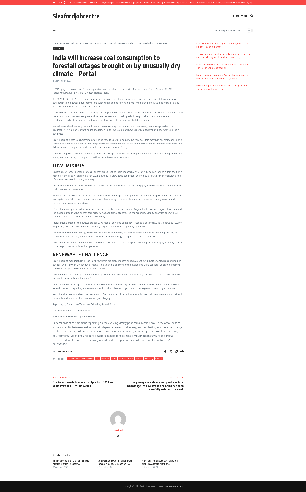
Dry (97, 358)
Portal (130, 358)
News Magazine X (175, 486)
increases (105, 358)
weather (158, 358)
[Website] (118, 436)
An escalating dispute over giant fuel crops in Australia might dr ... (160, 462)
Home (55, 43)
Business (64, 43)
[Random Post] (244, 30)
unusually (149, 358)
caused (70, 358)
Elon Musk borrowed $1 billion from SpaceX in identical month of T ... (114, 462)
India (114, 358)
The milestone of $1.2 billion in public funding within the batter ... (71, 462)
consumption (88, 358)
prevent (139, 358)
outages (122, 358)
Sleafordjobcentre (76, 16)
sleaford (118, 430)
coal (78, 358)
